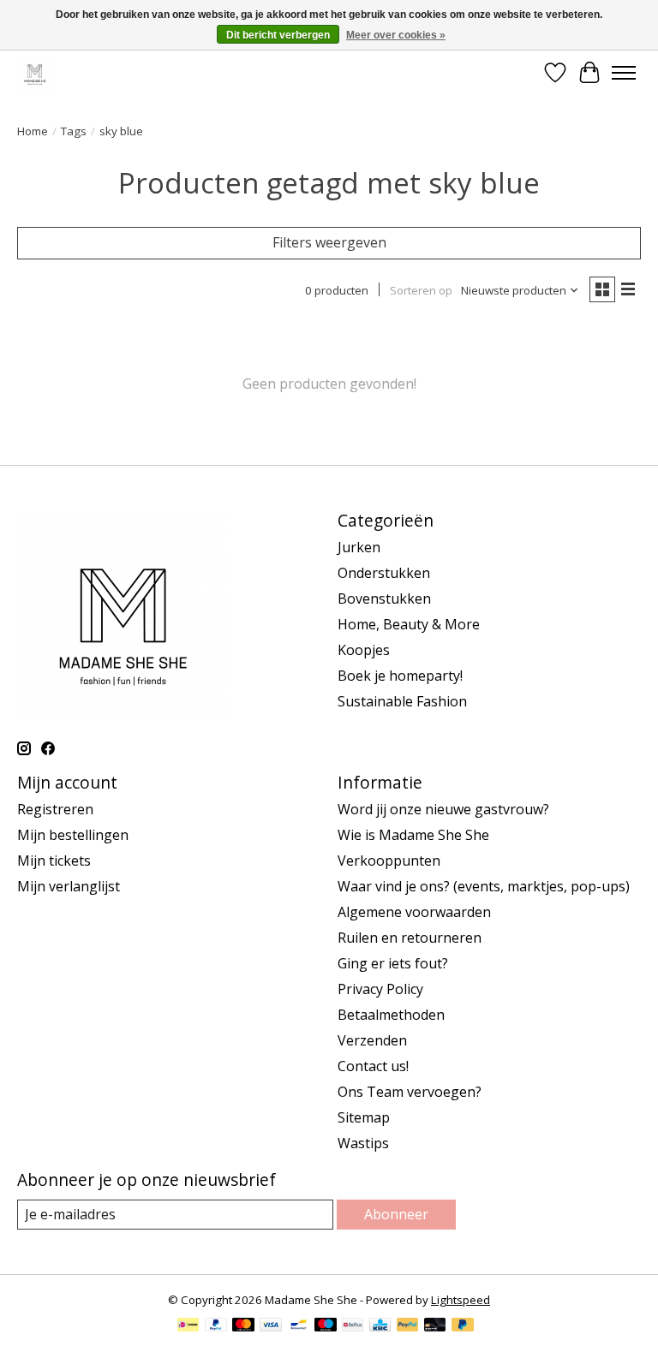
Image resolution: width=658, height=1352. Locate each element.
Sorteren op (421, 290)
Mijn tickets (54, 860)
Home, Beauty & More (409, 624)
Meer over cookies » (396, 35)
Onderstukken (384, 572)
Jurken (359, 547)
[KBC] (380, 1326)
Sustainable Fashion (402, 701)
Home (32, 131)
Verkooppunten (389, 860)
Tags (74, 131)
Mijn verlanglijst (68, 886)
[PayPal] (216, 1326)
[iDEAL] (188, 1326)
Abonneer (396, 1214)
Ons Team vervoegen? (410, 1091)
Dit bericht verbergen (278, 35)
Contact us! (373, 1066)
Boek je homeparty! (400, 675)
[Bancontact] (298, 1326)
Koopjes (364, 649)
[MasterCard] (243, 1326)
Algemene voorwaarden (414, 911)
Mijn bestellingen (73, 834)
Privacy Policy (380, 989)
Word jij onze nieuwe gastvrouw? (443, 809)
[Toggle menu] (624, 73)
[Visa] (271, 1326)
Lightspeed (460, 1299)
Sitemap (364, 1117)
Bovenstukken (384, 598)
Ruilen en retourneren (410, 937)
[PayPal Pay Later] (463, 1326)
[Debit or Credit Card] (435, 1326)
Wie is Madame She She (413, 834)
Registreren (55, 809)
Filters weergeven (329, 242)
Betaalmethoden (391, 1014)
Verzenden (372, 1040)
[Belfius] (352, 1326)
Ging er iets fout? (393, 963)
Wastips (363, 1143)
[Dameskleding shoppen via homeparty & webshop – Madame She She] (34, 72)
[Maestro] (325, 1326)
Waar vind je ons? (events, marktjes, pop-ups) (484, 886)
